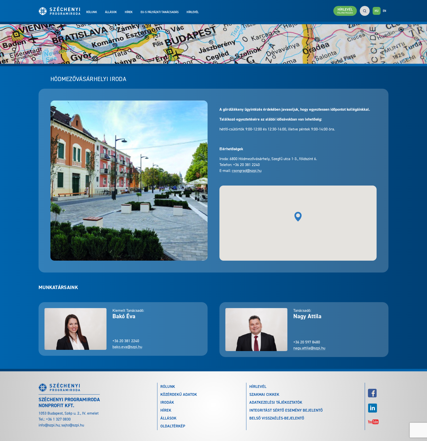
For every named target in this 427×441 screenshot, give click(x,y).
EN (384, 11)
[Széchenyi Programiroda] (62, 10)
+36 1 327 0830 (58, 419)
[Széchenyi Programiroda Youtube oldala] (378, 421)
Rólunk (91, 12)
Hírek (129, 12)
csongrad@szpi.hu (246, 170)
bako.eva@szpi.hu (127, 346)
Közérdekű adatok (178, 394)
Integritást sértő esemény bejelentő (286, 410)
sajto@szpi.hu (72, 425)
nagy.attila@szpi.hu (309, 348)
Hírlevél (193, 12)
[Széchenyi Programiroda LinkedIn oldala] (378, 408)
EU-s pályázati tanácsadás (160, 12)
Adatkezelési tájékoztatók (275, 402)
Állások (111, 12)
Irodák (167, 402)
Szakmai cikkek (264, 394)
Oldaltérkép (172, 426)
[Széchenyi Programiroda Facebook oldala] (378, 393)
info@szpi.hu (49, 425)
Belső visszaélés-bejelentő (276, 418)
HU (377, 11)
